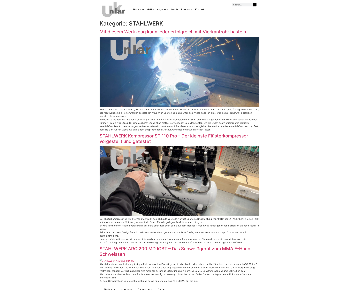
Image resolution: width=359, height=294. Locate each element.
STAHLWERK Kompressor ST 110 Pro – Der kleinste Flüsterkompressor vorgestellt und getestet (174, 138)
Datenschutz (145, 289)
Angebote (162, 9)
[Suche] (254, 4)
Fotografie (186, 9)
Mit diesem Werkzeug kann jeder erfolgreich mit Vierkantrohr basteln (173, 31)
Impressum (126, 289)
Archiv (174, 9)
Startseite (138, 9)
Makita (150, 9)
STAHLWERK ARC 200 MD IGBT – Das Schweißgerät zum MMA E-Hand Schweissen (175, 251)
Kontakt (199, 9)
